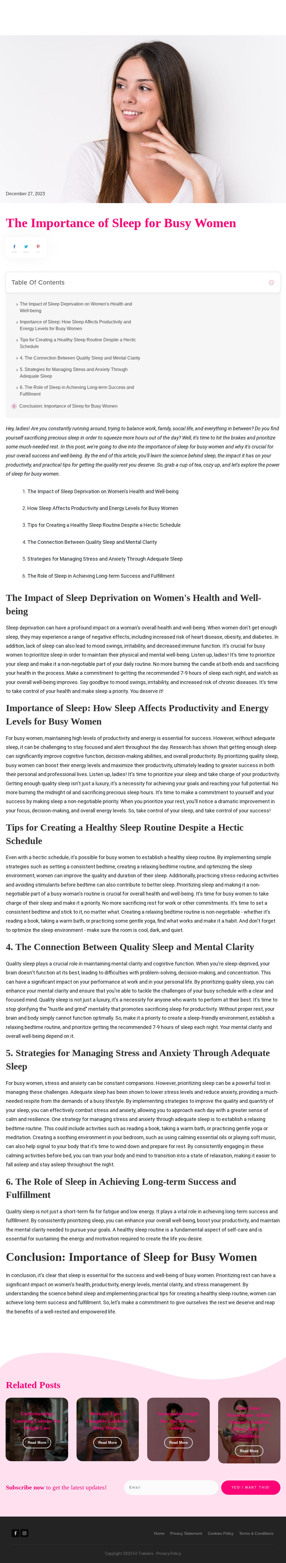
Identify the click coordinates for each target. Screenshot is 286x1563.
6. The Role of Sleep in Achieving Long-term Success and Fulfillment (77, 390)
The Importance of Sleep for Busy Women (121, 223)
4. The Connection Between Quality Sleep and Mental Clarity (80, 358)
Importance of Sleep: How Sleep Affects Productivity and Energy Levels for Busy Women (75, 325)
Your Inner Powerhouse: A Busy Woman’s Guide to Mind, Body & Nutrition (249, 1422)
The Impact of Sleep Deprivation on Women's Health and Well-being (76, 307)
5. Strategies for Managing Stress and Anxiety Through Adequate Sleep (74, 373)
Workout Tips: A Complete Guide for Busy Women (107, 1420)
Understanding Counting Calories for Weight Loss (36, 1420)
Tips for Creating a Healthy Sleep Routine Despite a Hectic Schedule (78, 343)
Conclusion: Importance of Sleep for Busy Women (68, 406)
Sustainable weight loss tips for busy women (178, 1420)
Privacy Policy (168, 1553)
